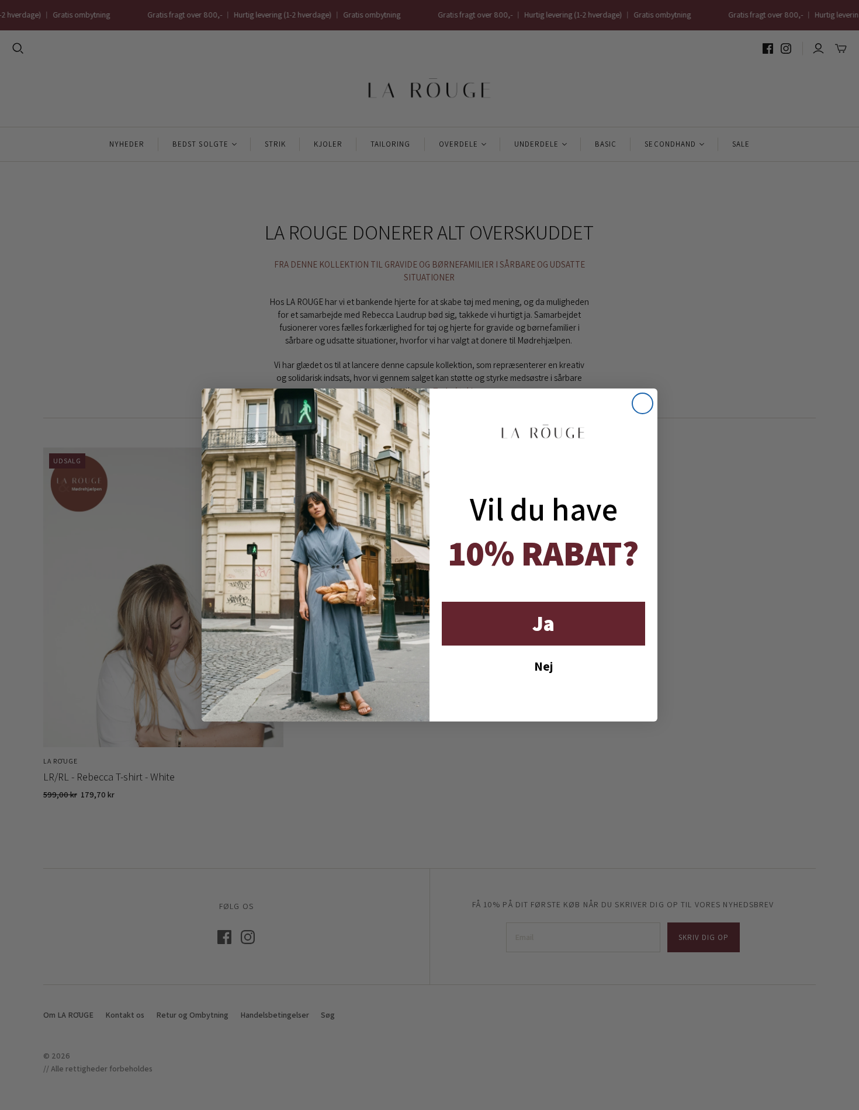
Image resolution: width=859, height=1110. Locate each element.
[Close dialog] (642, 403)
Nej (543, 666)
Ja (543, 623)
